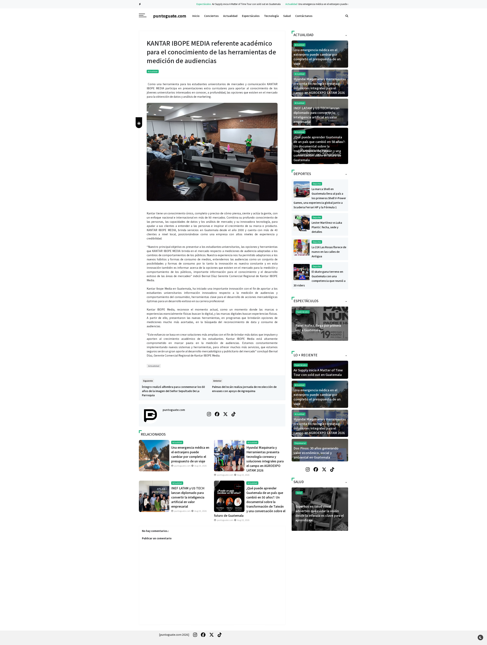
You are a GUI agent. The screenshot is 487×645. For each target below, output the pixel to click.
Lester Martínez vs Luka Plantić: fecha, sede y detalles (327, 227)
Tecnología (271, 16)
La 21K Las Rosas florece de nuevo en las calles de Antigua (329, 251)
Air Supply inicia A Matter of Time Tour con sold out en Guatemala (223, 4)
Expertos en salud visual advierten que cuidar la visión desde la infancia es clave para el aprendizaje (319, 513)
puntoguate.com (174, 410)
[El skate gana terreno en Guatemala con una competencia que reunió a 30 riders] (302, 271)
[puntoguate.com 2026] (174, 634)
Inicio (196, 16)
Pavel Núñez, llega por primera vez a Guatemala (318, 327)
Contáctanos (303, 16)
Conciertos (211, 16)
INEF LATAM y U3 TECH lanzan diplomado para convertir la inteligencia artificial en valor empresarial (187, 497)
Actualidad (268, 4)
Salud (287, 16)
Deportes (317, 183)
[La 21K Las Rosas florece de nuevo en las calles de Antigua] (302, 247)
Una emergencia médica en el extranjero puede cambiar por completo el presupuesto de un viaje (325, 4)
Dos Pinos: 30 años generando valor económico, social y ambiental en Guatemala (316, 453)
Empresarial (300, 443)
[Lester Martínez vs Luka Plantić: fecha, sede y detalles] (302, 222)
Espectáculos (180, 4)
